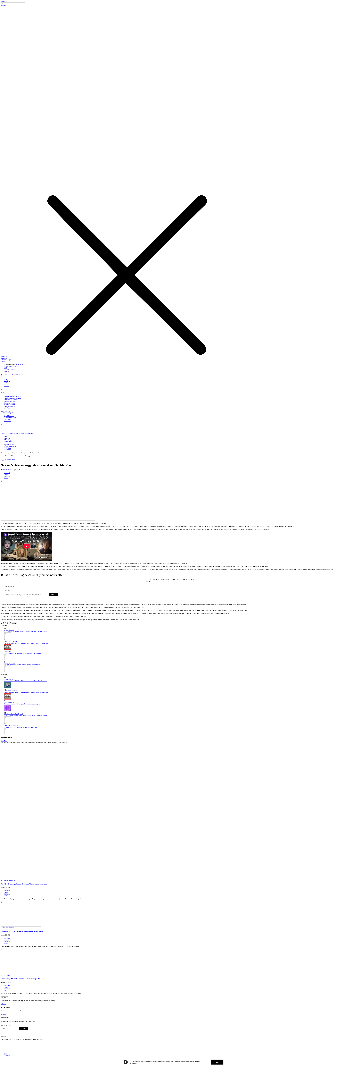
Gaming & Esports (9, 404)
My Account (4, 413)
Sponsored (7, 651)
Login (9, 360)
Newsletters (7, 421)
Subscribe (3, 360)
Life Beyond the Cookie (11, 401)
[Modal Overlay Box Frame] (176, 587)
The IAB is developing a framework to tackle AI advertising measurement (24, 884)
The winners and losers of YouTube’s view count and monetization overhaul (26, 643)
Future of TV (8, 441)
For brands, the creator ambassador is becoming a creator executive (22, 931)
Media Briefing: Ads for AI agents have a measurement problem (21, 979)
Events (18, 374)
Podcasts (13, 374)
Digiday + (7, 374)
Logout (6, 371)
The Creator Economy (10, 641)
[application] (176, 1062)
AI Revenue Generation (8, 880)
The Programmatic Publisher (12, 396)
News (2, 374)
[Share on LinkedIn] (1, 623)
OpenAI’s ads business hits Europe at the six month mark (21, 727)
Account (3, 1014)
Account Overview (10, 369)
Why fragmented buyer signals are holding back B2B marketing (22, 653)
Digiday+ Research (10, 417)
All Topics (7, 408)
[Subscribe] (4, 358)
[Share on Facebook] (3, 623)
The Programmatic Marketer (12, 398)
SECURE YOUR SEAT (8, 459)
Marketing (7, 438)
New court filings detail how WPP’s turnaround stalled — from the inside (25, 631)
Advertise (7, 1055)
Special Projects (9, 416)
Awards (22, 374)
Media (6, 436)
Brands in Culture (9, 403)
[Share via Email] (7, 623)
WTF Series (7, 419)
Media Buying (8, 440)
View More (4, 741)
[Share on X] (5, 623)
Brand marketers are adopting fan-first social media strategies (22, 664)
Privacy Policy (8, 1057)
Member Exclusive (6, 975)
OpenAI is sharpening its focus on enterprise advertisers (17, 433)
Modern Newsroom (10, 406)
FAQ (5, 368)
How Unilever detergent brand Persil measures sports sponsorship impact (25, 715)
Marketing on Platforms (11, 399)
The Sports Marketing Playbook (13, 714)
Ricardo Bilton (7, 470)
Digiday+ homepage (10, 366)
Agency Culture (9, 630)
